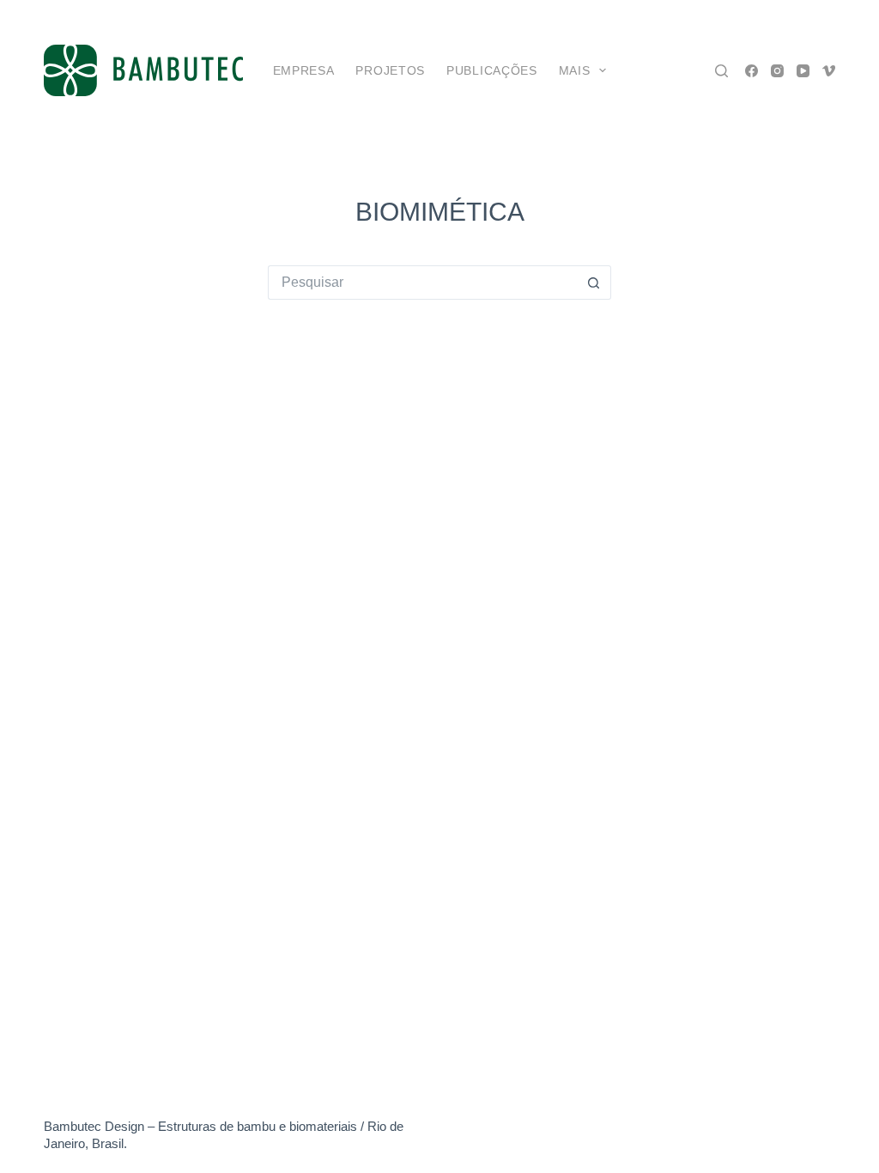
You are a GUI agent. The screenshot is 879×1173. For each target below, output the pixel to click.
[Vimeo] (828, 70)
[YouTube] (803, 70)
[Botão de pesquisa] (594, 282)
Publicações (491, 70)
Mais (575, 70)
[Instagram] (777, 70)
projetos (390, 70)
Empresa (304, 70)
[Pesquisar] (721, 70)
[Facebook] (751, 70)
